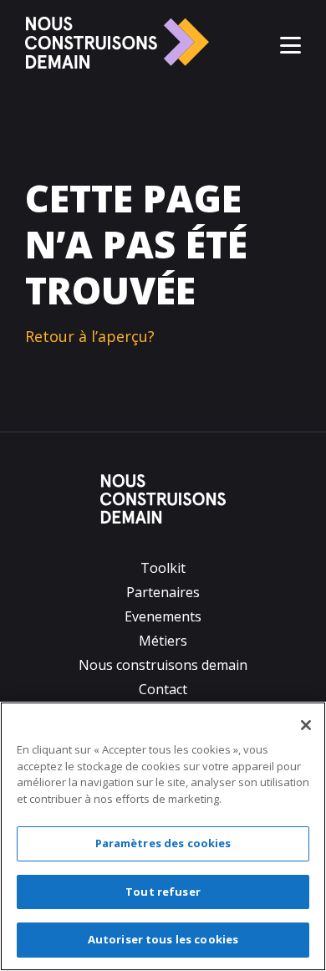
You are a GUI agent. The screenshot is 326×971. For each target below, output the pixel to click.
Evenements (163, 616)
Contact (163, 689)
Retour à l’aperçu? (90, 336)
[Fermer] (306, 725)
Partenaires (163, 592)
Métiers (163, 640)
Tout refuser (163, 891)
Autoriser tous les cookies (163, 939)
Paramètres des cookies (163, 843)
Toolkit (163, 568)
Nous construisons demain (163, 665)
